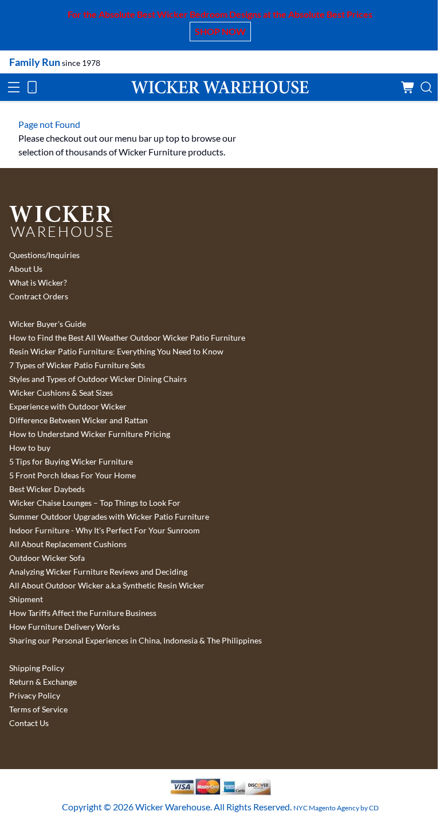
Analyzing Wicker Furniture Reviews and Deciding (98, 571)
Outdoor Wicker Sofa (47, 558)
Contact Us (29, 723)
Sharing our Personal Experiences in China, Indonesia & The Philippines (135, 640)
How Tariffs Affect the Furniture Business (82, 613)
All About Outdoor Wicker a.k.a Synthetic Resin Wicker (107, 585)
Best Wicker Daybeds (47, 489)
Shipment (26, 599)
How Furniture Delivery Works (64, 626)
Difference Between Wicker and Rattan (78, 420)
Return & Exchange (43, 682)
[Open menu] (14, 87)
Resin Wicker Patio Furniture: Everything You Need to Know (116, 351)
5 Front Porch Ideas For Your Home (72, 475)
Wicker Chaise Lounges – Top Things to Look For (94, 503)
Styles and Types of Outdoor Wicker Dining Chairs (98, 379)
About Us (25, 269)
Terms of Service (38, 709)
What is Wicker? (38, 282)
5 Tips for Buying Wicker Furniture (71, 461)
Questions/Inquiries (44, 255)
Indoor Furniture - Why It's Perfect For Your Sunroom (104, 530)
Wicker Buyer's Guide (47, 324)
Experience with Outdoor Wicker (68, 406)
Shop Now (220, 31)
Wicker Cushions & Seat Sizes (61, 392)
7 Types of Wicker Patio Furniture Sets (77, 365)
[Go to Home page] (220, 87)
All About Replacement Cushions (68, 544)
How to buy (29, 448)
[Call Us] (32, 87)
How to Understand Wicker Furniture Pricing (89, 434)
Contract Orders (38, 296)
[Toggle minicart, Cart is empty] (408, 87)
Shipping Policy (36, 668)
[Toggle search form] (426, 87)
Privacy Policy (34, 695)
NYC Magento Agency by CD (336, 808)
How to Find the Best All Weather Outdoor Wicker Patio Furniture (127, 337)
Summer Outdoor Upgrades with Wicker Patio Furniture (109, 516)
